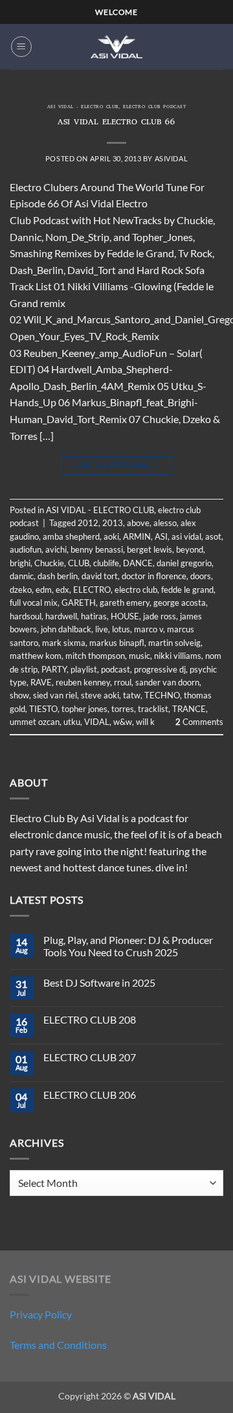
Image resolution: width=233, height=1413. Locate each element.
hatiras (94, 616)
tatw (131, 695)
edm (44, 589)
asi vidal (186, 536)
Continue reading (116, 465)
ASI (161, 536)
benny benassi (97, 549)
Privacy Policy (41, 1314)
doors (200, 576)
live (101, 629)
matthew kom (35, 655)
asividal (171, 158)
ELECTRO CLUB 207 (89, 1057)
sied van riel (55, 695)
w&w (122, 722)
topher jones (84, 709)
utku (71, 722)
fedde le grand (187, 589)
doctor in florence (154, 576)
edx (62, 589)
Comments (199, 722)
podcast (115, 669)
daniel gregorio (184, 563)
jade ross (159, 616)
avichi (56, 549)
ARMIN (137, 536)
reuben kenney (83, 682)
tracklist (153, 709)
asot (213, 536)
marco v (148, 629)
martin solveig (174, 643)
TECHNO (162, 695)
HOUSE (125, 616)
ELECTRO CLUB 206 (89, 1094)
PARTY (54, 669)
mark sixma (63, 643)
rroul (122, 682)
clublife (106, 563)
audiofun (25, 549)
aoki (111, 536)
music (139, 655)
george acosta (179, 602)
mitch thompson (95, 655)
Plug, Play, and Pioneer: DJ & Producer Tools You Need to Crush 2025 (128, 946)
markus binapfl (116, 643)
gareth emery (125, 602)
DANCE (138, 563)
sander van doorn (167, 682)
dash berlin (58, 576)
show (19, 695)
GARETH (78, 602)
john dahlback (66, 629)
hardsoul (25, 616)
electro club (136, 589)
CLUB (78, 563)
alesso (165, 523)
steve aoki (100, 695)
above (138, 523)
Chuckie (49, 563)
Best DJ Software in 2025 (99, 982)
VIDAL (96, 722)
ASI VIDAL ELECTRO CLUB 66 (116, 123)
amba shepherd (71, 536)
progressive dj (160, 669)
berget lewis (149, 549)
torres (122, 709)
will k (145, 722)
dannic (22, 576)
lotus (121, 629)
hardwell (61, 616)
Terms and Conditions (58, 1344)
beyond (189, 549)
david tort (100, 576)
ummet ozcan (35, 722)
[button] (21, 46)
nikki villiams (177, 655)
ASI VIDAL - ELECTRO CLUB (82, 107)
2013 (112, 523)
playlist (84, 669)
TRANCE (189, 709)
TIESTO (43, 709)
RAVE (41, 682)
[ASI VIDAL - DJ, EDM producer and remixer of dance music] (116, 46)
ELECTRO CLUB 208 (89, 1019)
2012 (88, 523)
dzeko (21, 589)
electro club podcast (154, 107)
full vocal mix (34, 602)
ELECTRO (92, 589)
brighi (20, 563)
